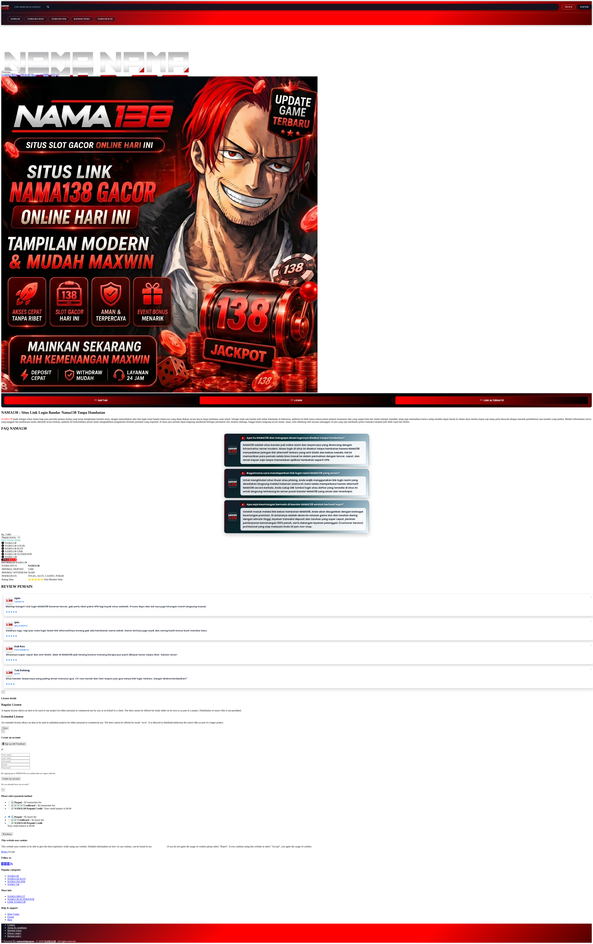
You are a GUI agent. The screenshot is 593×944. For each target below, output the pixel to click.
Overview (6, 75)
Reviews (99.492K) (21, 75)
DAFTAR (102, 400)
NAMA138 (15, 19)
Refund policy (14, 936)
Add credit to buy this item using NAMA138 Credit (32, 811)
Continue (8, 834)
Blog (9, 919)
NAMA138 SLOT (105, 19)
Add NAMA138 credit (18, 828)
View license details (11, 540)
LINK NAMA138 (16, 902)
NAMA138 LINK (59, 19)
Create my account (10, 779)
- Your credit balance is (39, 810)
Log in (32, 784)
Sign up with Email (13, 749)
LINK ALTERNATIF (494, 400)
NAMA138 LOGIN (35, 19)
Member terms (14, 930)
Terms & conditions (17, 927)
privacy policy (159, 846)
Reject (4, 851)
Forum (10, 917)
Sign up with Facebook (14, 744)
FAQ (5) (55, 75)
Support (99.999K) (41, 75)
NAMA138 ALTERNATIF (20, 899)
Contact (11, 925)
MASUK (568, 7)
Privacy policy (14, 933)
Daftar (584, 7)
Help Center (13, 914)
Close (5, 728)
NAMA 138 (13, 884)
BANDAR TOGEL (82, 19)
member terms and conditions (68, 773)
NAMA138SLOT (16, 896)
